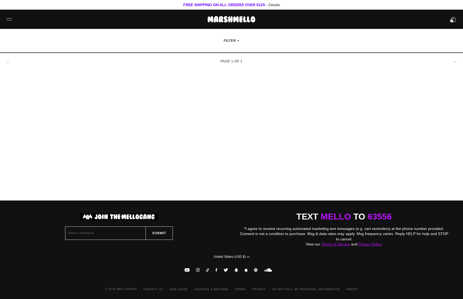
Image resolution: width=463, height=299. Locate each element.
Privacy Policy (370, 244)
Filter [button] (230, 41)
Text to (344, 216)
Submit (159, 233)
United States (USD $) (230, 257)
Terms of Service (336, 244)
